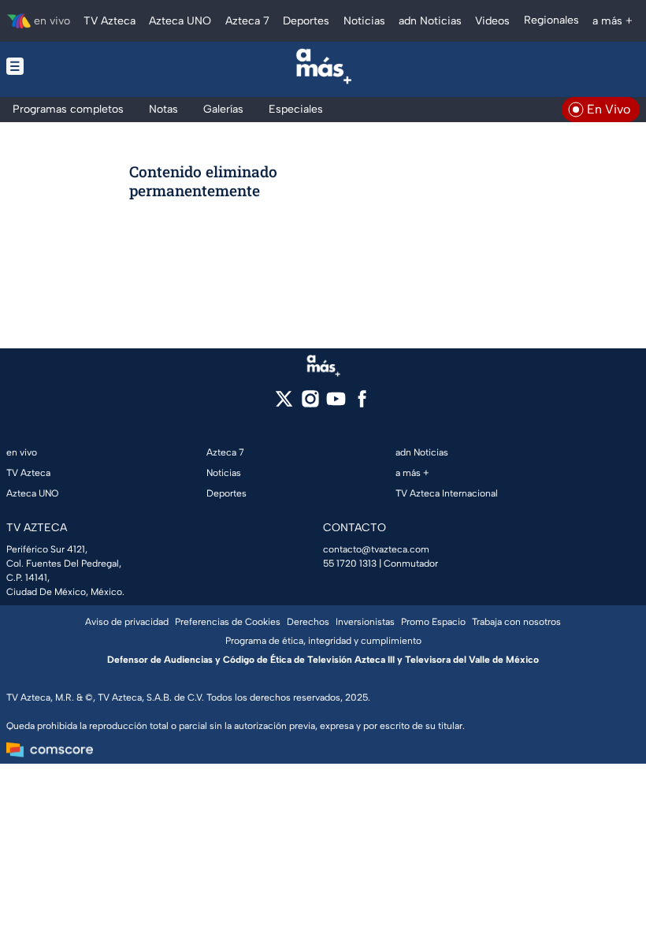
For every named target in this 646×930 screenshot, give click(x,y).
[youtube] (336, 403)
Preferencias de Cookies (227, 621)
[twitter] (284, 403)
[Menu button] (69, 66)
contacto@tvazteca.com (376, 549)
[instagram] (310, 403)
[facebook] (362, 403)
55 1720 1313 (350, 563)
